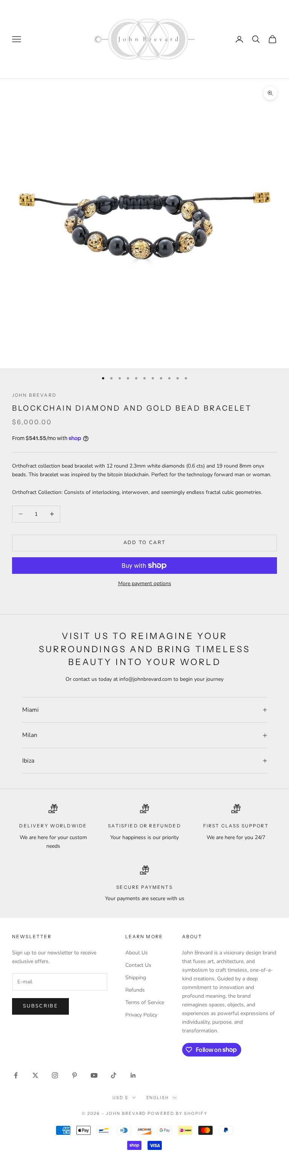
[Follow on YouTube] (94, 1075)
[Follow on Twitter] (35, 1075)
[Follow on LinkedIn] (133, 1075)
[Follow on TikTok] (113, 1075)
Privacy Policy (141, 1014)
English (157, 1097)
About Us (136, 952)
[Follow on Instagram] (55, 1075)
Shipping (135, 977)
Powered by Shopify (177, 1113)
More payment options (144, 583)
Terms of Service (144, 1002)
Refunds (135, 990)
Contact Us (138, 965)
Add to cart (144, 542)
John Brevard (34, 395)
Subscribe (40, 1006)
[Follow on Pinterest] (74, 1075)
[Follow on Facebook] (16, 1075)
